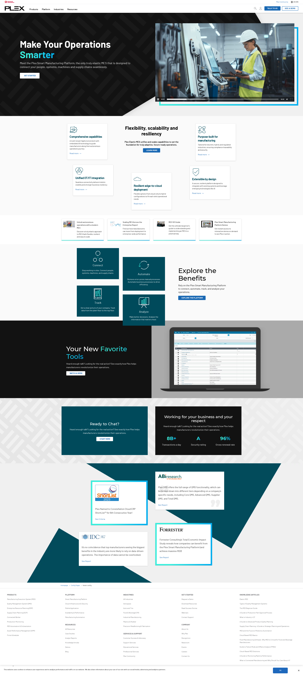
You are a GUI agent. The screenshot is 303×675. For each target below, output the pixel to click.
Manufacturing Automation (75, 617)
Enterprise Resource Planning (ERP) (20, 608)
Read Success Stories (189, 608)
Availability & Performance (74, 613)
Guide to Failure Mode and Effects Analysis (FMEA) (258, 647)
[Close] (299, 670)
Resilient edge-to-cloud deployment (146, 174)
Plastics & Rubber (129, 622)
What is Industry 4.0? (247, 617)
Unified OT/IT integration (83, 166)
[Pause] (158, 99)
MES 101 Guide (161, 222)
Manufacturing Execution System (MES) (21, 599)
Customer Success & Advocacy (134, 638)
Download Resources (189, 604)
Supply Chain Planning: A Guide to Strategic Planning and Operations (264, 626)
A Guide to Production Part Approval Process (256, 613)
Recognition (186, 638)
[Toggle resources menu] (260, 10)
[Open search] (255, 8)
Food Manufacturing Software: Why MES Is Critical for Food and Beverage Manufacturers (266, 641)
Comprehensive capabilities (78, 125)
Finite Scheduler (13, 635)
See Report (162, 505)
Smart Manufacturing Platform (76, 599)
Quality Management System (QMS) (19, 604)
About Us (185, 629)
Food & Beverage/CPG (131, 613)
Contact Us (186, 656)
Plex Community (129, 656)
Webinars (185, 613)
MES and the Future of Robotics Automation (256, 631)
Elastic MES (244, 599)
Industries (59, 9)
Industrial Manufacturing (132, 617)
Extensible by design (198, 167)
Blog (66, 652)
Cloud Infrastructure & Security (76, 604)
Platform (46, 9)
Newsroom (185, 643)
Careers (184, 652)
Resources (72, 9)
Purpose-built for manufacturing (209, 125)
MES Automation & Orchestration (19, 626)
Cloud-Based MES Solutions (250, 651)
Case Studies (70, 634)
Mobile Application (72, 608)
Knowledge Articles (72, 643)
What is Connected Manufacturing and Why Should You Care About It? (265, 660)
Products (33, 9)
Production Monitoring (15, 622)
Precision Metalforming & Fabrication (136, 626)
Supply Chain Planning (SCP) (17, 613)
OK (280, 670)
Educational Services (130, 647)
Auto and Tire (128, 608)
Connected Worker (13, 617)
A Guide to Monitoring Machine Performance (256, 656)
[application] (224, 62)
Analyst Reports (71, 638)
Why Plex (185, 634)
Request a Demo (187, 599)
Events (184, 647)
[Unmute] (287, 99)
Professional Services (131, 652)
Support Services (129, 643)
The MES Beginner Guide (248, 608)
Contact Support (188, 617)
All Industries (128, 599)
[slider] (222, 99)
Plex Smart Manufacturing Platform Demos (218, 222)
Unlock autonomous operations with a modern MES (82, 223)
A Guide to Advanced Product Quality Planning (256, 622)
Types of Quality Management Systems (253, 604)
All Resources (70, 629)
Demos (67, 647)
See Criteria (100, 519)
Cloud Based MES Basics (248, 635)
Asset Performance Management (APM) (21, 631)
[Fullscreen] (291, 99)
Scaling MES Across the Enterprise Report (126, 222)
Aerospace (127, 604)
